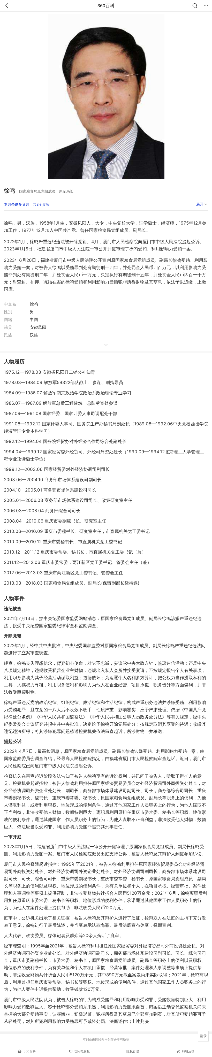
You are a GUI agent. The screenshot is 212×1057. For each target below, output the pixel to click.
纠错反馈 (188, 1051)
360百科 (106, 5)
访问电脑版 (82, 1051)
